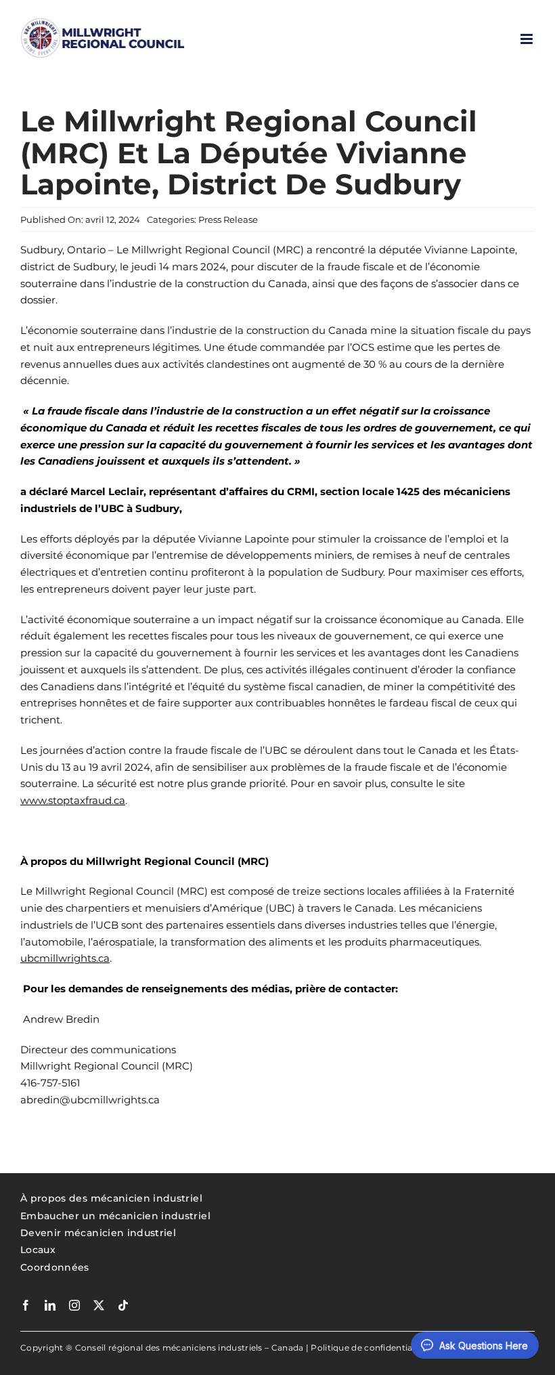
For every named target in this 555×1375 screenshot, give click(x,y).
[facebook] (25, 1305)
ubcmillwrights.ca (65, 958)
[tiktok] (123, 1305)
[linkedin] (50, 1305)
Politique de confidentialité (368, 1347)
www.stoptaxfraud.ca (72, 800)
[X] (98, 1305)
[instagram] (74, 1305)
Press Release (228, 219)
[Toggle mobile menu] (527, 39)
